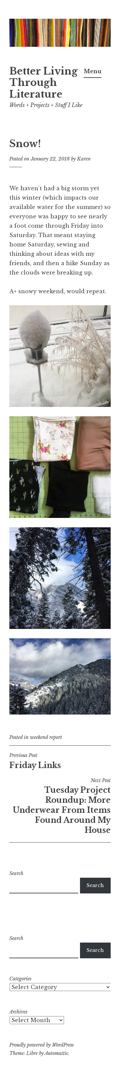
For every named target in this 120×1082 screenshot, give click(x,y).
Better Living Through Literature (43, 83)
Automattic (56, 1053)
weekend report (46, 737)
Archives (18, 1012)
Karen (84, 159)
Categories (20, 979)
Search (16, 873)
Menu (92, 71)
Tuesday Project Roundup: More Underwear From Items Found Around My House (62, 806)
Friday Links (35, 761)
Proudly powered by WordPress (41, 1045)
